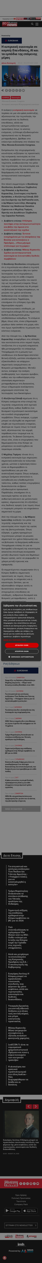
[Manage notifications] (4, 1258)
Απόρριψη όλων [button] (22, 651)
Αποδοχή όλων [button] (21, 645)
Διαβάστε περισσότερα (22, 636)
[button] (21, 640)
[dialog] (21, 631)
